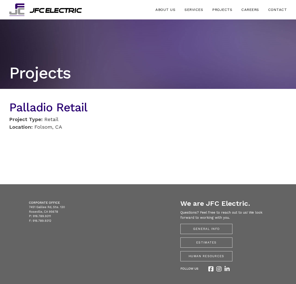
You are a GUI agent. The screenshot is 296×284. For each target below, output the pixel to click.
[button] (206, 229)
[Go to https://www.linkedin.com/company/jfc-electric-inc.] (227, 269)
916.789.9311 (42, 216)
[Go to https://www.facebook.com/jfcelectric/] (211, 269)
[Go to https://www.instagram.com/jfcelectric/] (219, 269)
